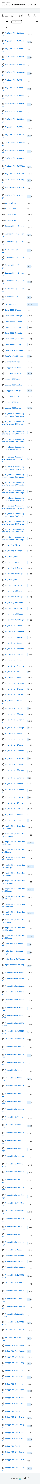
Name (7, 22)
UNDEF (32, 4)
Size (36, 22)
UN (26, 4)
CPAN (6, 4)
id (20, 4)
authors (14, 4)
